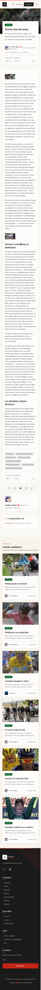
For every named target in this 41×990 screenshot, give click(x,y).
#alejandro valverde (12, 464)
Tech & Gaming (9, 897)
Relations (7, 904)
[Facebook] (4, 869)
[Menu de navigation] (37, 4)
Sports (8, 25)
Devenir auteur (8, 923)
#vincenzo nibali (27, 464)
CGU (5, 943)
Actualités (7, 883)
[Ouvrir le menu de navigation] (13, 4)
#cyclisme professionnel (24, 454)
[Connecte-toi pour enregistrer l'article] (33, 61)
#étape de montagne (13, 461)
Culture (6, 886)
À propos (7, 916)
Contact (6, 920)
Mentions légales (9, 936)
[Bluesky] (10, 869)
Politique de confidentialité (12, 939)
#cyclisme (9, 454)
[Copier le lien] (32, 488)
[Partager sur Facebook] (15, 488)
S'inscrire (28, 4)
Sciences (7, 900)
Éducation (7, 890)
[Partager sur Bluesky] (20, 488)
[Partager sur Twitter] (9, 488)
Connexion (19, 4)
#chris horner (10, 457)
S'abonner (20, 966)
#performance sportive (14, 468)
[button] (10, 76)
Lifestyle (6, 893)
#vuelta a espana (24, 457)
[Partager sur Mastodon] (26, 488)
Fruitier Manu (11, 505)
